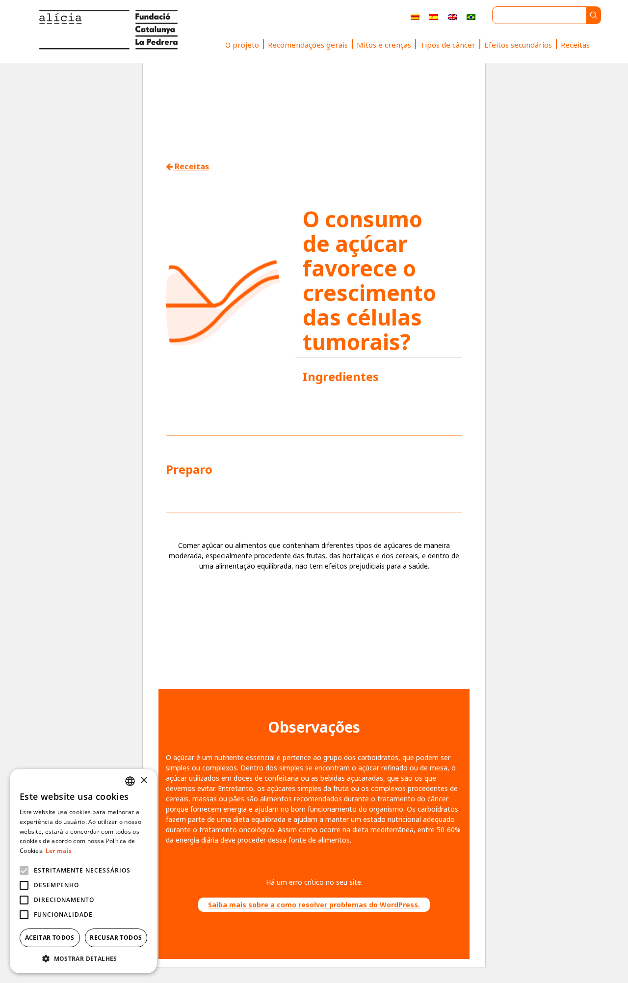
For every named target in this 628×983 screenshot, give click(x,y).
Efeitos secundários (518, 45)
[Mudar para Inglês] (452, 17)
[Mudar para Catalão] (415, 17)
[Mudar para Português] (471, 17)
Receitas (575, 45)
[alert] (83, 871)
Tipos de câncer (447, 45)
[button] (83, 958)
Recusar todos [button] (116, 937)
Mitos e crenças (384, 45)
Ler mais (59, 850)
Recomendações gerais (308, 45)
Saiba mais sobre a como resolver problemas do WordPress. (314, 904)
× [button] (143, 780)
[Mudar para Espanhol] (433, 17)
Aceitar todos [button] (50, 937)
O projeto (242, 45)
